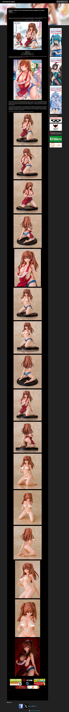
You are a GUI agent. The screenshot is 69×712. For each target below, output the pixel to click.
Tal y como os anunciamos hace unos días (15, 17)
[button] (9, 14)
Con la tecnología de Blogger (35, 710)
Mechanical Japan (9, 1)
